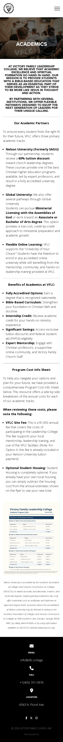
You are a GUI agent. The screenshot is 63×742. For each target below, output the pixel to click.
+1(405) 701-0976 (32, 682)
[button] (57, 8)
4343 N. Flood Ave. (31, 705)
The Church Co (31, 734)
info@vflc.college (31, 660)
